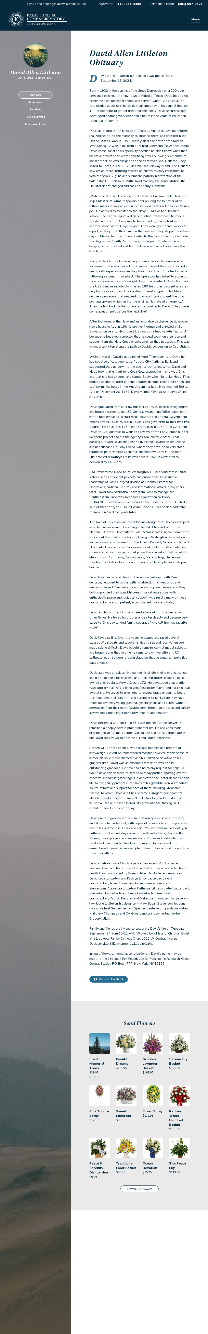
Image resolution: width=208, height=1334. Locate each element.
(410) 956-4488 (128, 4)
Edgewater (104, 4)
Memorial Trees (35, 124)
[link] (99, 1056)
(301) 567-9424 (190, 4)
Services (35, 109)
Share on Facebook (111, 979)
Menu (195, 19)
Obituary (35, 95)
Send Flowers (35, 117)
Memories (35, 102)
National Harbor (162, 4)
